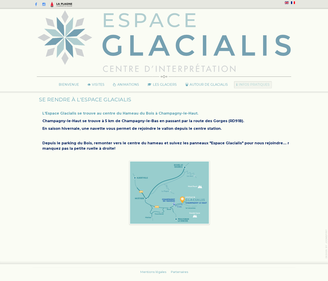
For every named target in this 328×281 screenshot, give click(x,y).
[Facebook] (35, 4)
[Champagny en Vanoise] (64, 4)
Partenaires (179, 272)
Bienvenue (69, 85)
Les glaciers (165, 85)
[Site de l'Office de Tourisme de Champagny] (52, 4)
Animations (128, 85)
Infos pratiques (254, 85)
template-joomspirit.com (326, 243)
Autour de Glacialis (209, 85)
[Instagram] (44, 4)
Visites (98, 85)
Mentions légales (153, 272)
